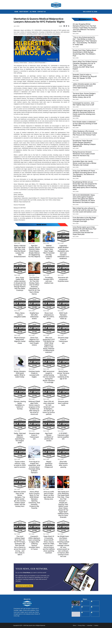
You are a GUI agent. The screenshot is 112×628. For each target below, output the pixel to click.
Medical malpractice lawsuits (49, 169)
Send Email (21, 196)
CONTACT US (41, 11)
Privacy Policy (81, 625)
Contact (96, 625)
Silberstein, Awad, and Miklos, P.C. (40, 65)
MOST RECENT (23, 11)
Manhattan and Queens (30, 107)
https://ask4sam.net (24, 201)
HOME (16, 11)
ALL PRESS (33, 11)
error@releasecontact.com (42, 214)
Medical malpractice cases (21, 96)
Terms (74, 625)
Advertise (89, 625)
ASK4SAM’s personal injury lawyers (32, 148)
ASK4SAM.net (36, 181)
